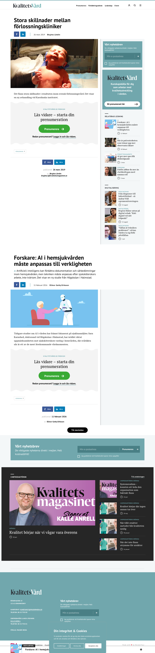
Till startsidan (77, 430)
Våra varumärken (36, 645)
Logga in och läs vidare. (64, 136)
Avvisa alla (77, 646)
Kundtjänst (49, 645)
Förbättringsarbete (95, 6)
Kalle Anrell (16, 621)
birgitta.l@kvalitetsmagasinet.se (54, 176)
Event (117, 6)
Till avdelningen (137, 477)
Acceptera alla (93, 646)
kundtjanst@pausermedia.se (31, 610)
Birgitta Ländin (53, 34)
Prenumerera (81, 6)
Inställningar (61, 646)
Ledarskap (108, 6)
